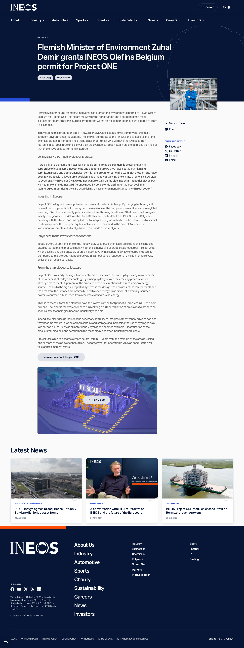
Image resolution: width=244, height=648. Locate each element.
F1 (191, 554)
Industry (35, 20)
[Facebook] (12, 589)
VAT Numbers (87, 639)
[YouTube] (19, 589)
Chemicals (138, 554)
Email (172, 160)
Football (195, 548)
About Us (84, 545)
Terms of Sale (105, 639)
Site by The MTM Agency (221, 639)
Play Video (98, 399)
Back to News (177, 123)
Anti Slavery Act (29, 639)
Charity (101, 20)
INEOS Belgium (63, 77)
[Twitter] (26, 589)
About (14, 20)
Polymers (137, 559)
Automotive (60, 20)
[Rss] (32, 589)
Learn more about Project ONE (61, 357)
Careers (171, 20)
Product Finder (141, 574)
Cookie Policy (69, 639)
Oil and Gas (139, 564)
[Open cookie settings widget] (6, 642)
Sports (81, 20)
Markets (137, 569)
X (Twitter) (175, 151)
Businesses (138, 548)
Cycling (194, 559)
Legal (13, 639)
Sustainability (127, 20)
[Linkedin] (39, 589)
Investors (194, 20)
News (152, 20)
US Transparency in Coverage (132, 639)
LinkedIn (174, 155)
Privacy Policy (50, 639)
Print (172, 129)
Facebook (175, 146)
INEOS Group (45, 77)
